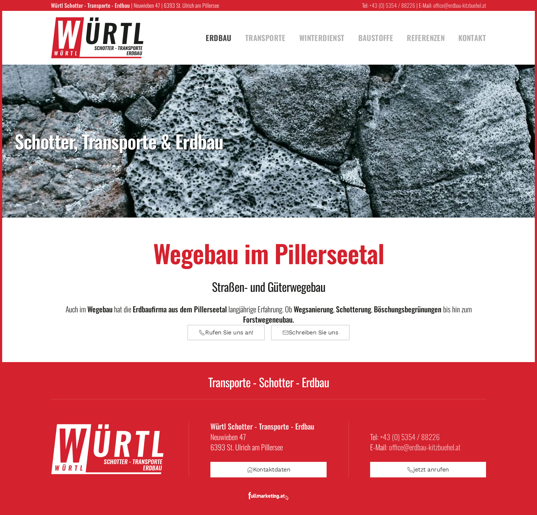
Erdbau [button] (218, 37)
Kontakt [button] (472, 37)
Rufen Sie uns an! (229, 332)
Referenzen (426, 37)
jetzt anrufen (431, 469)
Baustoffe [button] (375, 37)
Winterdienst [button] (322, 37)
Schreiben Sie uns (313, 332)
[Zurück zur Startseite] (97, 37)
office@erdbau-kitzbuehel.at (459, 5)
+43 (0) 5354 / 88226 (392, 5)
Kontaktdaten (271, 469)
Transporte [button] (265, 37)
